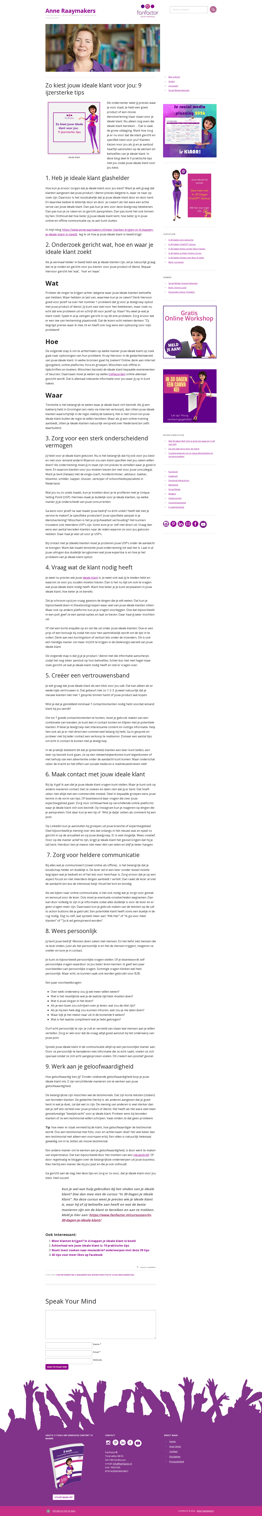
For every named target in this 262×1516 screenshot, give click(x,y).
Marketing (173, 484)
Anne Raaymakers (71, 10)
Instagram (173, 476)
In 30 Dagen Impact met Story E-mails (186, 257)
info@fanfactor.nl (122, 1463)
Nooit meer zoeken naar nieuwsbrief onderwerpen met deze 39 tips (100, 1250)
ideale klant (90, 578)
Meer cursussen (176, 262)
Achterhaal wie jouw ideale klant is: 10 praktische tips (90, 1245)
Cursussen (173, 85)
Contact (173, 1451)
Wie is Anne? (174, 76)
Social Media (174, 489)
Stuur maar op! (64, 1497)
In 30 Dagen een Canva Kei (181, 239)
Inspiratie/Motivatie (101, 1275)
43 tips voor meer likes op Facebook (77, 1255)
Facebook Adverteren (178, 480)
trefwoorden (117, 374)
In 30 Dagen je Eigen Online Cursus (184, 253)
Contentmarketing (65, 1275)
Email (96, 1352)
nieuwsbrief (141, 1155)
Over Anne (175, 1446)
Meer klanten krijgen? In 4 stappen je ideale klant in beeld (94, 1241)
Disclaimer (175, 1456)
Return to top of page (64, 1511)
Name (96, 1344)
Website (97, 1360)
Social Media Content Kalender (183, 283)
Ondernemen (175, 498)
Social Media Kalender (179, 90)
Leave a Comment (148, 1267)
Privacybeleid (176, 1461)
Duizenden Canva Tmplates (181, 292)
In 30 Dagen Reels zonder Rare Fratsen (186, 248)
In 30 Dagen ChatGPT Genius (182, 244)
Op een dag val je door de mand (183, 448)
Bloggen (172, 493)
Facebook (173, 471)
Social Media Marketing (123, 1275)
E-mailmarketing (83, 1275)
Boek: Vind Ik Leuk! (177, 287)
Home (172, 1441)
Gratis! (171, 81)
